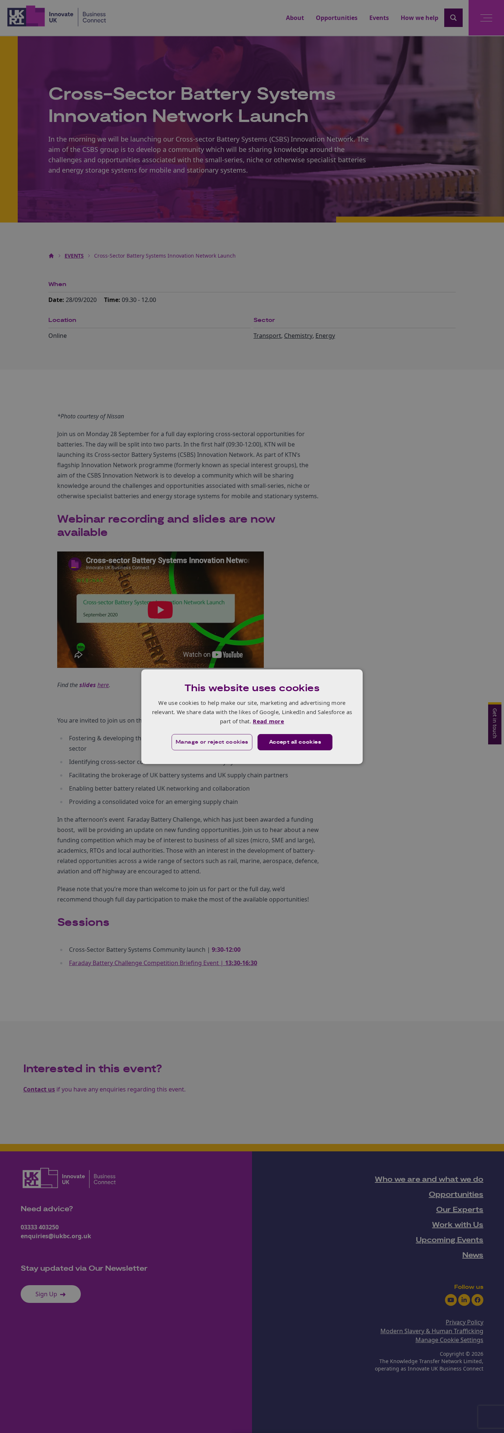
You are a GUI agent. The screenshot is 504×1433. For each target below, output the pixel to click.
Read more (268, 721)
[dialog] (252, 716)
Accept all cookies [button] (295, 742)
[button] (212, 742)
